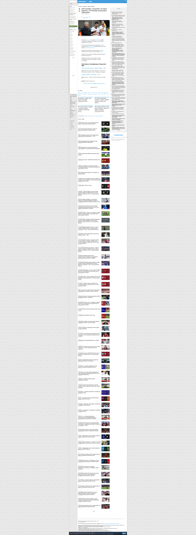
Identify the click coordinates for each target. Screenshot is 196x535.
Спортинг (101, 50)
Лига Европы (91, 6)
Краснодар (71, 65)
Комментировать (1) (93, 87)
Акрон (71, 59)
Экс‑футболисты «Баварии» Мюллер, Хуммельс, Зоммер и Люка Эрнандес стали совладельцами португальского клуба (118, 40)
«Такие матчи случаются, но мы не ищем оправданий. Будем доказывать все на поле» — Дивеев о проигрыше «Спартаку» (118, 55)
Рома (73, 88)
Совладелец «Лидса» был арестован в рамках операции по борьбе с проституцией (118, 116)
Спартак (73, 70)
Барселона (71, 80)
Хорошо (124, 533)
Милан (71, 85)
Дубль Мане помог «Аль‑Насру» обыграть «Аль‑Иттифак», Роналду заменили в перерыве (118, 25)
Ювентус (73, 91)
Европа (85, 6)
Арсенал (71, 77)
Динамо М (73, 62)
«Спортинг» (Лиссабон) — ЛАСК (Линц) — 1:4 (90, 74)
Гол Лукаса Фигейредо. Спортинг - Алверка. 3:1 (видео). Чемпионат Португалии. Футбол (102, 100)
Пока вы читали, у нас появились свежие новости (94, 83)
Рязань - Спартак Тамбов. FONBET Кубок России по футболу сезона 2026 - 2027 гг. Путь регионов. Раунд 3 (118, 98)
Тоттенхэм (89, 39)
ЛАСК (96, 92)
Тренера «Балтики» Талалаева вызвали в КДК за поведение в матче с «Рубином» (118, 105)
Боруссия (73, 80)
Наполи (73, 85)
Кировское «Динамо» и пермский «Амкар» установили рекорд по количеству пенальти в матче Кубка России (118, 33)
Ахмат (73, 59)
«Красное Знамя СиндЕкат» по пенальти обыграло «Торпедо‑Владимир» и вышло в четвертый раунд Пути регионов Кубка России (117, 50)
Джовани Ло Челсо (90, 46)
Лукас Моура (87, 47)
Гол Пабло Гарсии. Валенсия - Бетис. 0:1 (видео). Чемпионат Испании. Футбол (118, 16)
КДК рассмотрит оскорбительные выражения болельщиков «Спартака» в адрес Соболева (118, 101)
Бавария (76, 77)
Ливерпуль (71, 83)
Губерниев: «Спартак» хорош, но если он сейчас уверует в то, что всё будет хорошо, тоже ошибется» (118, 128)
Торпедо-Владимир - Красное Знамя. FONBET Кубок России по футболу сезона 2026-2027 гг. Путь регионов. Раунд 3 (118, 91)
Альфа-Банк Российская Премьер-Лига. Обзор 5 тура (118, 112)
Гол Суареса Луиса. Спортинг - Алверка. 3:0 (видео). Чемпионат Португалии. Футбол (85, 109)
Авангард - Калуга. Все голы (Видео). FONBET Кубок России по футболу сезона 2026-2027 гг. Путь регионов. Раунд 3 (118, 109)
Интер (76, 80)
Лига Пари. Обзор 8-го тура (116, 42)
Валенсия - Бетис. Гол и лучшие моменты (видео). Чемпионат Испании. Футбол (117, 12)
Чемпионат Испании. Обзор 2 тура (118, 113)
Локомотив (76, 65)
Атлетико (73, 77)
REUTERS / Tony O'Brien (87, 36)
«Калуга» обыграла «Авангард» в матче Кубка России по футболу (118, 119)
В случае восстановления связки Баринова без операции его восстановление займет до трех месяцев (117, 122)
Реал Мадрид (71, 88)
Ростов (73, 67)
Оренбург (71, 67)
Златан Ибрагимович (104, 92)
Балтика (76, 59)
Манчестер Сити (73, 83)
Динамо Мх (71, 62)
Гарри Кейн (102, 45)
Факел (76, 70)
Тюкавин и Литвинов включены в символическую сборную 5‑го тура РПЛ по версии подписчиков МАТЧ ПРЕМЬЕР (118, 83)
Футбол (71, 6)
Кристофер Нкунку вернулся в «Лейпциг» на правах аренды (117, 37)
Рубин (71, 70)
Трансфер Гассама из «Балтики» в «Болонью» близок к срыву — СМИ (117, 70)
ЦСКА (73, 73)
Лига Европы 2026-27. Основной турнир (119, 135)
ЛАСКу (101, 51)
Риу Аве (99, 92)
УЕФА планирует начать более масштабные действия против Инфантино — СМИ (117, 18)
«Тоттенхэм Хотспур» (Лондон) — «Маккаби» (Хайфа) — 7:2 (92, 68)
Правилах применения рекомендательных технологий (110, 523)
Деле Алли (93, 47)
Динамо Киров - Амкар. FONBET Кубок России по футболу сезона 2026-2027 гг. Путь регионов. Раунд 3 (118, 95)
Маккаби (97, 39)
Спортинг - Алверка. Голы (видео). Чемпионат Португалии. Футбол (84, 100)
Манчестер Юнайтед (76, 83)
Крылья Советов (73, 65)
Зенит (76, 62)
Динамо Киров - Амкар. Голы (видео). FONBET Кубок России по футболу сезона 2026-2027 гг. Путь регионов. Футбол (118, 59)
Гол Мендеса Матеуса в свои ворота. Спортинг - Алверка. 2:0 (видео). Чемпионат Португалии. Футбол (102, 109)
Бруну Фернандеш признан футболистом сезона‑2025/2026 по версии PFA (117, 21)
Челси (76, 88)
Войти (125, 2)
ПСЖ (76, 85)
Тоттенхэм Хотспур (84, 92)
